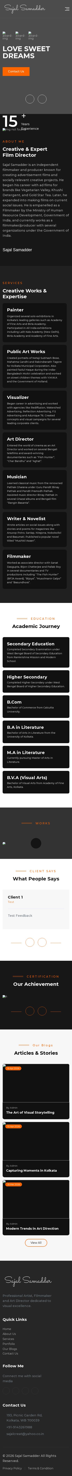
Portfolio (9, 1344)
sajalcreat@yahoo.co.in (25, 1434)
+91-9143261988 (19, 1427)
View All (36, 1242)
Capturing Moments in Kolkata (31, 1171)
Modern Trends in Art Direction (32, 1229)
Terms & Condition (40, 1468)
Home (7, 1329)
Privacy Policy (12, 1468)
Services (8, 1339)
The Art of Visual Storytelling (30, 1112)
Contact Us (16, 71)
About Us (9, 1334)
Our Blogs (10, 1349)
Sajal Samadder (17, 249)
